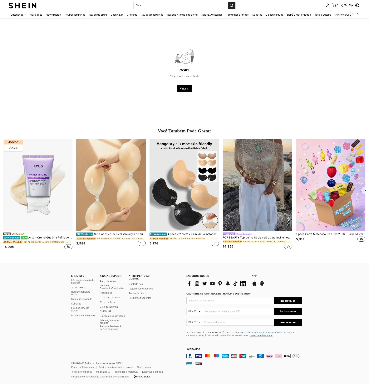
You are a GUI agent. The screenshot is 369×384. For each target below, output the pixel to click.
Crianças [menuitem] (132, 14)
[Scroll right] (358, 14)
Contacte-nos (136, 284)
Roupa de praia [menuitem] (98, 14)
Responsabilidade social (80, 293)
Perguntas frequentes (140, 298)
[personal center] (327, 5)
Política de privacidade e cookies (116, 367)
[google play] (261, 285)
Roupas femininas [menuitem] (75, 14)
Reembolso (106, 293)
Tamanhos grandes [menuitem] (237, 14)
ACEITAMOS (193, 349)
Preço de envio (108, 281)
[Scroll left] (353, 14)
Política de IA (103, 372)
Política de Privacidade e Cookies (264, 332)
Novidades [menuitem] (36, 14)
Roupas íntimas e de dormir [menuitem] (182, 14)
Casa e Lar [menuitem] (117, 14)
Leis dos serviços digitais (80, 309)
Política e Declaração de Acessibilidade (111, 327)
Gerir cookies (144, 367)
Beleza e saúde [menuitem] (274, 14)
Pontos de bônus (137, 293)
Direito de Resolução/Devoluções (112, 287)
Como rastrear (107, 302)
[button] (350, 5)
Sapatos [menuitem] (257, 14)
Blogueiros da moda (81, 299)
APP (254, 276)
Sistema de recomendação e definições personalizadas (100, 376)
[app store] (254, 285)
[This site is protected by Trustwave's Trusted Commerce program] (189, 363)
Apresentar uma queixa (83, 315)
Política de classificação (112, 316)
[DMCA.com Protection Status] (198, 363)
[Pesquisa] (231, 5)
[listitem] (37, 194)
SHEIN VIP (105, 311)
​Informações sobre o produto (110, 321)
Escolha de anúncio (152, 372)
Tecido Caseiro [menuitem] (323, 14)
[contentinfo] (244, 356)
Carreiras (76, 303)
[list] (217, 283)
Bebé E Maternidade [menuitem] (299, 14)
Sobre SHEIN (78, 287)
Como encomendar (110, 297)
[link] (335, 5)
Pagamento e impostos (141, 288)
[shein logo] (23, 5)
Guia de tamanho (109, 306)
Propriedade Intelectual (126, 372)
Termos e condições (81, 372)
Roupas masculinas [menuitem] (152, 14)
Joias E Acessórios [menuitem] (212, 14)
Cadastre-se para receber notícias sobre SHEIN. (218, 293)
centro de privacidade (261, 335)
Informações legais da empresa (82, 281)
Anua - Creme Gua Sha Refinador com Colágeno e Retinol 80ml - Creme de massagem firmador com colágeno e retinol (38, 237)
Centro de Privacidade (83, 367)
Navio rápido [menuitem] (53, 14)
